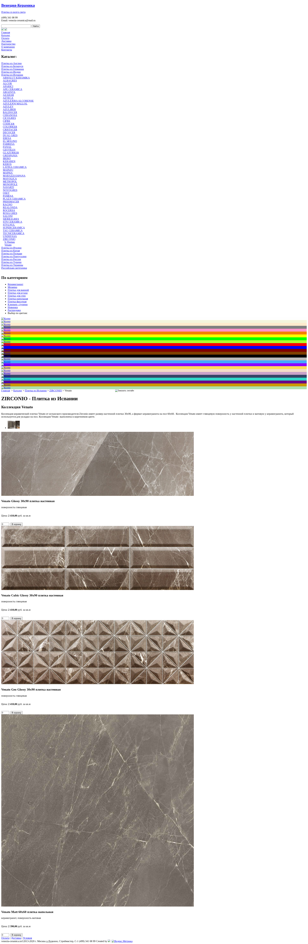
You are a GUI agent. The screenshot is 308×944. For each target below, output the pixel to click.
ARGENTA (9, 92)
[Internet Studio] (109, 941)
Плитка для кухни (18, 293)
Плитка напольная (18, 298)
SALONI (8, 216)
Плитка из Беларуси (12, 66)
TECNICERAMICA (13, 233)
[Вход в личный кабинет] (5, 29)
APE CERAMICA (12, 89)
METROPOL (10, 181)
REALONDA (10, 207)
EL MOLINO (10, 141)
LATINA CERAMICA (15, 167)
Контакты (6, 49)
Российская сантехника (14, 268)
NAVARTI (8, 187)
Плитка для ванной (18, 290)
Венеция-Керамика (18, 5)
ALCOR (7, 83)
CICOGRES (9, 118)
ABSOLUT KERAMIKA (16, 77)
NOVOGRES (10, 190)
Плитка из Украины (12, 265)
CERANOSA (10, 115)
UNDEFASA (10, 236)
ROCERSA (9, 210)
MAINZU (8, 170)
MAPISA (8, 172)
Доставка (6, 41)
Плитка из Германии (12, 69)
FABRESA (9, 144)
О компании (8, 46)
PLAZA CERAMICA (14, 198)
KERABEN (9, 161)
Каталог (5, 35)
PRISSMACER (11, 201)
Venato (8, 245)
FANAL (7, 147)
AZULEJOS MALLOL (15, 103)
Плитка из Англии (11, 63)
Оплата (5, 38)
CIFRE (6, 121)
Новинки (13, 307)
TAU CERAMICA (13, 230)
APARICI (8, 86)
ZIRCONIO (9, 239)
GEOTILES (9, 149)
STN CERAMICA (12, 221)
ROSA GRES (10, 213)
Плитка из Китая (10, 250)
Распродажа (14, 310)
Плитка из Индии (11, 72)
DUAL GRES (10, 135)
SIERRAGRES (11, 219)
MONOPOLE (10, 184)
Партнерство (8, 44)
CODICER (8, 123)
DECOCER (9, 132)
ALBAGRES (10, 80)
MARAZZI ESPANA (14, 175)
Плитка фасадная (17, 301)
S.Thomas (9, 242)
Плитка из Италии (11, 247)
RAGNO (7, 204)
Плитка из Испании (12, 74)
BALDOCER (10, 112)
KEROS (7, 164)
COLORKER (10, 126)
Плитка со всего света (13, 12)
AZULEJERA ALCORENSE (18, 100)
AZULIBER (9, 109)
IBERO (7, 158)
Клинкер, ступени (18, 304)
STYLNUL (9, 224)
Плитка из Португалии (13, 256)
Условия (27, 938)
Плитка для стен (17, 295)
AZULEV (8, 106)
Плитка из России (11, 259)
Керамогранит (15, 284)
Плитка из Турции (11, 262)
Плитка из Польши (11, 253)
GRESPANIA (10, 155)
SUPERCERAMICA (14, 227)
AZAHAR (8, 95)
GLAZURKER (11, 152)
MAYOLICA (10, 178)
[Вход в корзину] (2, 29)
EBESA (7, 138)
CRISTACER (10, 129)
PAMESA (8, 196)
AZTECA (8, 98)
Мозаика (12, 287)
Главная (5, 32)
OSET (6, 193)
